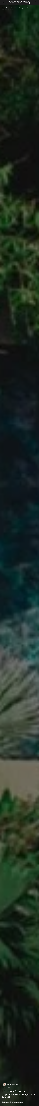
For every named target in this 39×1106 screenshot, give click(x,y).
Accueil (4, 8)
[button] (3, 2)
